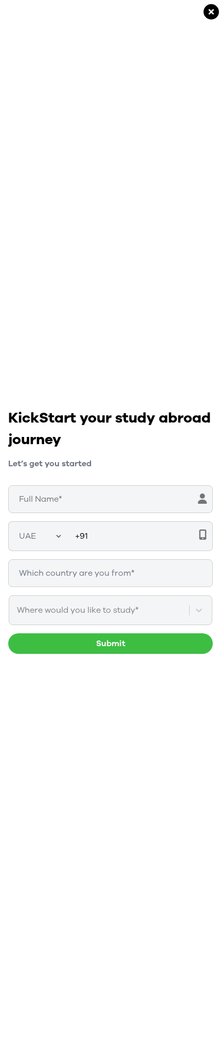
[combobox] (18, 610)
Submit (110, 643)
